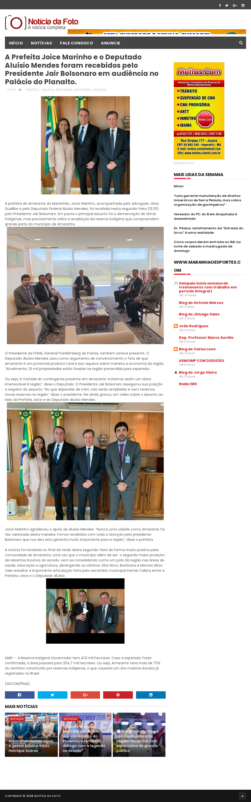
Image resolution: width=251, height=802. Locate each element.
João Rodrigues (193, 326)
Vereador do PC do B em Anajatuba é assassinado (205, 216)
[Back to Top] (242, 796)
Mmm (179, 186)
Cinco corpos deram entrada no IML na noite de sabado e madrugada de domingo (207, 246)
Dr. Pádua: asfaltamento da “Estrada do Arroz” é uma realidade (208, 230)
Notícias (41, 43)
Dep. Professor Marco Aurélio (206, 337)
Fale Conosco (76, 43)
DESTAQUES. (83, 90)
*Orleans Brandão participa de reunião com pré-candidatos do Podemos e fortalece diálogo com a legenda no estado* (86, 738)
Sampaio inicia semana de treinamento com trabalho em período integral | (208, 287)
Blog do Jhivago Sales (199, 314)
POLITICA (100, 90)
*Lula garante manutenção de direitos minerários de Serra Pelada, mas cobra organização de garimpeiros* (207, 200)
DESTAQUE (17, 719)
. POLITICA (47, 90)
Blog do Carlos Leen (197, 349)
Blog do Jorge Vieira (198, 372)
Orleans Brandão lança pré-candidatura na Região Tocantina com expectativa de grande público (137, 741)
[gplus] (235, 5)
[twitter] (227, 5)
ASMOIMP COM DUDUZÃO (201, 360)
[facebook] (219, 5)
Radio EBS (188, 383)
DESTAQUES (64, 90)
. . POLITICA (31, 90)
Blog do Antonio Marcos (201, 302)
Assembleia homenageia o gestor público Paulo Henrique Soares (31, 746)
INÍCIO (16, 43)
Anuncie (110, 43)
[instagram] (243, 5)
